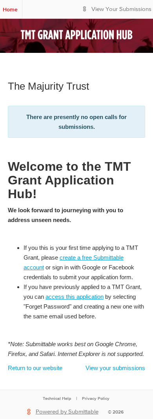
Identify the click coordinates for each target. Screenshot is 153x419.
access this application (75, 296)
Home (10, 9)
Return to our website (35, 368)
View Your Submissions (121, 9)
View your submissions (115, 368)
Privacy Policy (95, 398)
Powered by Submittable (67, 412)
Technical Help (57, 398)
